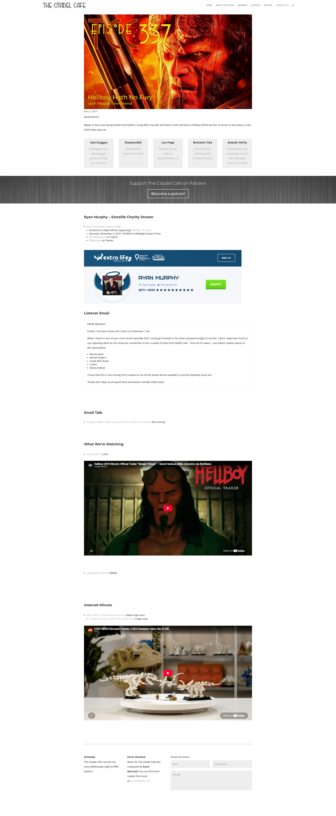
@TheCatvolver (202, 148)
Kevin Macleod (136, 757)
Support (255, 5)
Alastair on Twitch (237, 163)
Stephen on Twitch (133, 153)
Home (209, 5)
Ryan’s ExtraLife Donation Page (103, 226)
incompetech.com (140, 780)
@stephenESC (133, 148)
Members (242, 5)
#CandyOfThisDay (202, 158)
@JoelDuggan (98, 153)
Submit (244, 795)
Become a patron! (168, 193)
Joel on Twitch (99, 163)
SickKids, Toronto (141, 230)
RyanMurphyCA (97, 237)
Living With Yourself (97, 573)
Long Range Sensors (237, 153)
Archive (268, 5)
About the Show (225, 5)
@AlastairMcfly (237, 158)
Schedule (89, 757)
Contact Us (282, 5)
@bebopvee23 (202, 153)
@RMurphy (95, 240)
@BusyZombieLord (167, 158)
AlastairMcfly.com (237, 148)
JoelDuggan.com (99, 148)
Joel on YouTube (99, 158)
